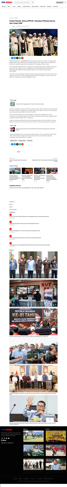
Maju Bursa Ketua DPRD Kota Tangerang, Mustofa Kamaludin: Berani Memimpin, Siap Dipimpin (55, 472)
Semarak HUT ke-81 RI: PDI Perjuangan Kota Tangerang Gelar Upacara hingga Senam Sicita (55, 457)
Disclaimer (33, 478)
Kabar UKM (42, 6)
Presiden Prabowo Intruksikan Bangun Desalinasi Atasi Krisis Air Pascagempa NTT (15, 177)
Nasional (10, 180)
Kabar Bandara (35, 6)
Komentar (12, 201)
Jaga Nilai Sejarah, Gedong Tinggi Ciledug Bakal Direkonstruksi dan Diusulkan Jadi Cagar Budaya (29, 244)
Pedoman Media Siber (48, 478)
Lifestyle (19, 6)
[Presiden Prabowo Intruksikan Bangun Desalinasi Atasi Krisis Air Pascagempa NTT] (15, 173)
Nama (11, 204)
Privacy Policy (40, 478)
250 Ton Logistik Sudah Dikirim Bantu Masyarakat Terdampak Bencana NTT (39, 177)
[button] (22, 58)
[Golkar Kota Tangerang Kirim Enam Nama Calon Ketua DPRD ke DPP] (56, 441)
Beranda (4, 6)
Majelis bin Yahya (13, 140)
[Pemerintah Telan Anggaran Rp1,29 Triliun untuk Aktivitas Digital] (12, 106)
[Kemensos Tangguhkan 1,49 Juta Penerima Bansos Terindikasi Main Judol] (27, 173)
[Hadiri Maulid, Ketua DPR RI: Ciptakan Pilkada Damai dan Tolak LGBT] (33, 55)
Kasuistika (49, 6)
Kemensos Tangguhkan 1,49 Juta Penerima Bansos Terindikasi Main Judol (27, 177)
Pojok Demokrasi (26, 6)
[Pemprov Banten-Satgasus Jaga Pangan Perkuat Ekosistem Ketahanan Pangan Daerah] (33, 363)
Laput (14, 6)
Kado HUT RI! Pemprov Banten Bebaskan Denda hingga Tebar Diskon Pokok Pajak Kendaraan (29, 216)
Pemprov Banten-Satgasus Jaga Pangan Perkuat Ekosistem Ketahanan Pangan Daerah (27, 364)
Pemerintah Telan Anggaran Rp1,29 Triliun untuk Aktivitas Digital (30, 104)
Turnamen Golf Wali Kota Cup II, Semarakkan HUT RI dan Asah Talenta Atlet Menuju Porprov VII (33, 443)
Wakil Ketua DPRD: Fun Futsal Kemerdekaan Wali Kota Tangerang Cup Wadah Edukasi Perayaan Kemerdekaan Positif (33, 472)
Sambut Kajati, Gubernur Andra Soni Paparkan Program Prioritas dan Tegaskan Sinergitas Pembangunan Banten (32, 279)
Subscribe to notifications (7, 443)
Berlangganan (60, 2)
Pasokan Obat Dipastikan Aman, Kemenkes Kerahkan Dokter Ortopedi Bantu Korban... (51, 178)
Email (11, 207)
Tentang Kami (26, 478)
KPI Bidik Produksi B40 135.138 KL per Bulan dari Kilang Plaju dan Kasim (24, 223)
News (9, 6)
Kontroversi (55, 6)
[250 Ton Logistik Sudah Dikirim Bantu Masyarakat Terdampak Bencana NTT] (39, 173)
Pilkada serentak (22, 140)
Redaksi (20, 478)
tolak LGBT (30, 140)
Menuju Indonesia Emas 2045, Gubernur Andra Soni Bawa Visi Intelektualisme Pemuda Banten (28, 336)
